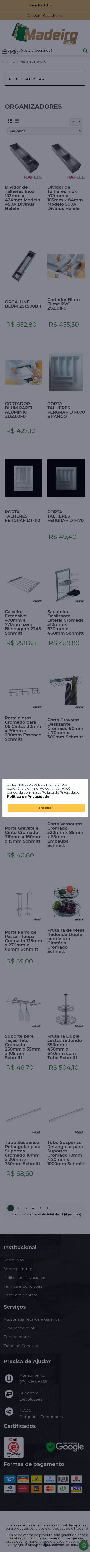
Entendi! (46, 808)
